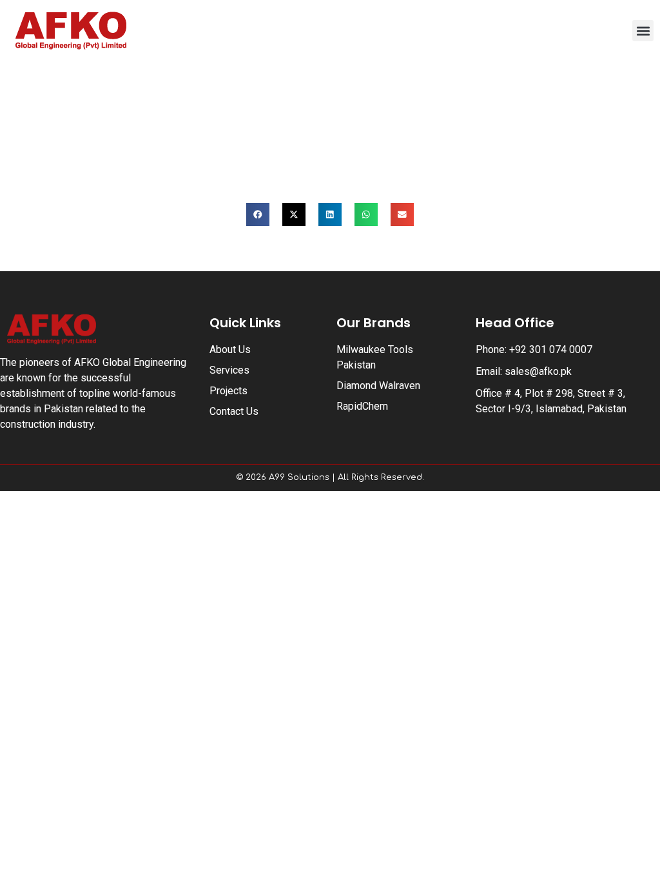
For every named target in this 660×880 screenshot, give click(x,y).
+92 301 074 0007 (550, 349)
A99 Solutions (299, 477)
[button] (643, 30)
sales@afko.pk (538, 371)
